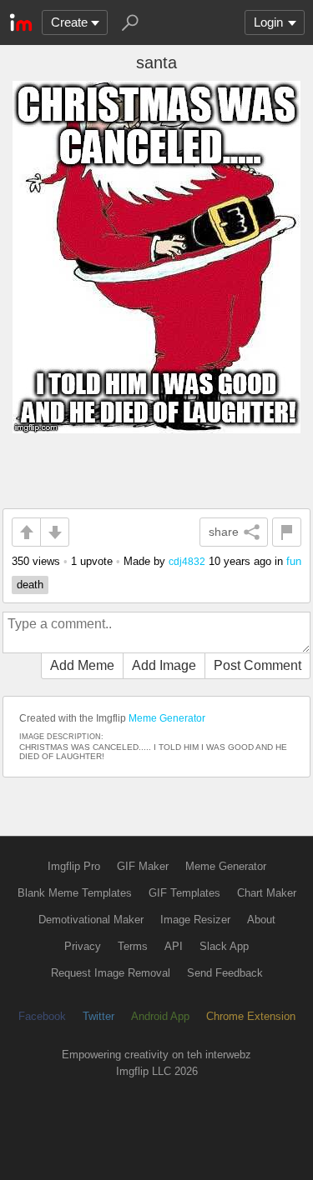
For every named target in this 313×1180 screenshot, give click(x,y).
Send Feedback (225, 973)
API (173, 946)
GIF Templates (184, 893)
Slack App (224, 946)
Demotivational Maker (91, 919)
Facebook (42, 1016)
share (224, 531)
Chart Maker (266, 893)
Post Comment (257, 665)
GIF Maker (143, 866)
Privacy (82, 946)
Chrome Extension (250, 1016)
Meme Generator (167, 718)
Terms (133, 946)
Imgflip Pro (74, 866)
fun (293, 561)
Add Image (164, 665)
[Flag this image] (286, 532)
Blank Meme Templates (75, 893)
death (30, 584)
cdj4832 (187, 561)
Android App (160, 1016)
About (261, 919)
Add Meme (82, 665)
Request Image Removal (110, 973)
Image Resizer (195, 919)
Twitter (98, 1016)
